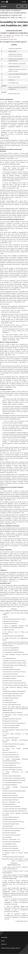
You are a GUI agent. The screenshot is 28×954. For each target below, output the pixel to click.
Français (24, 1)
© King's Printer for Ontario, (10, 948)
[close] (24, 6)
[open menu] (19, 6)
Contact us (4, 944)
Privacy (3, 940)
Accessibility (4, 937)
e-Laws (3, 6)
